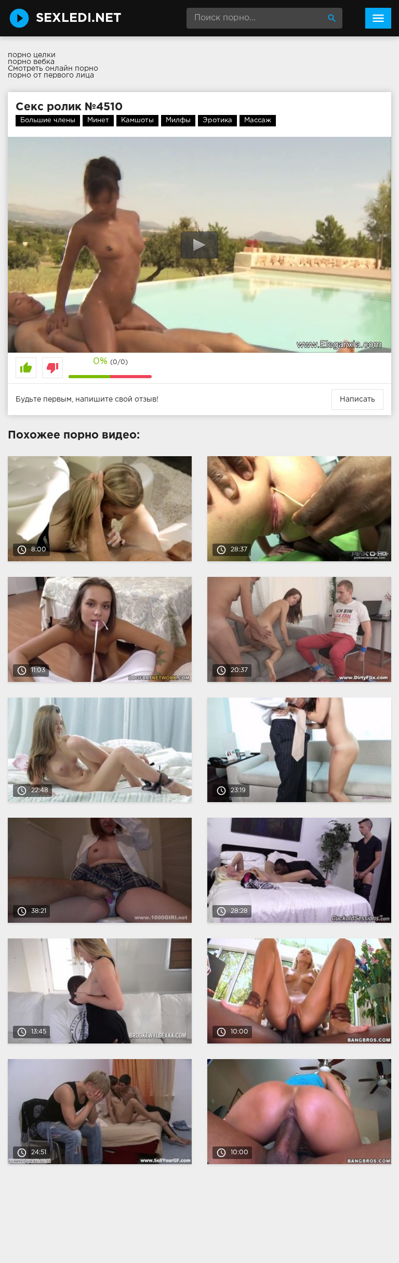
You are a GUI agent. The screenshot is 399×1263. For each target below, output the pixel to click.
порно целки (32, 55)
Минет (98, 120)
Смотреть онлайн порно (53, 69)
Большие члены (47, 120)
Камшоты (137, 120)
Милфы (178, 120)
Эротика (217, 120)
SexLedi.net (79, 18)
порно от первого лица (51, 75)
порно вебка (31, 62)
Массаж (257, 120)
